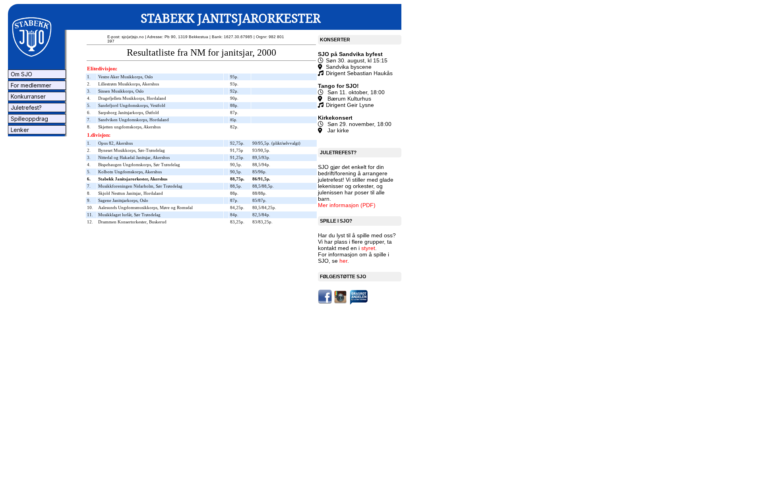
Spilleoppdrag (28, 118)
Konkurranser (27, 96)
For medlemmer (30, 85)
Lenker (19, 129)
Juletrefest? (25, 107)
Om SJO (20, 74)
